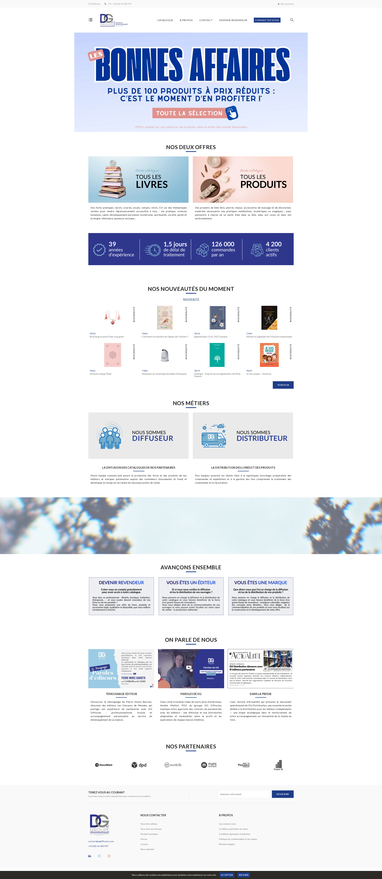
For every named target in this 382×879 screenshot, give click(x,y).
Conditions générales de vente (233, 829)
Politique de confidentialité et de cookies (238, 839)
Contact (144, 844)
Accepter (227, 875)
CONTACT (206, 20)
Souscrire (283, 794)
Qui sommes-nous (227, 824)
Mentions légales (227, 844)
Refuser (244, 875)
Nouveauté (191, 299)
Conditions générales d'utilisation (234, 834)
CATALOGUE (165, 20)
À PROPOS (186, 20)
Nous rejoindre (147, 849)
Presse (144, 839)
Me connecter (287, 4)
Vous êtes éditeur (149, 824)
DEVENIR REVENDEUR (233, 20)
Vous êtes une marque (151, 829)
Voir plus (283, 385)
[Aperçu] (93, 326)
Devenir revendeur (149, 834)
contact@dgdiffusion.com (101, 841)
